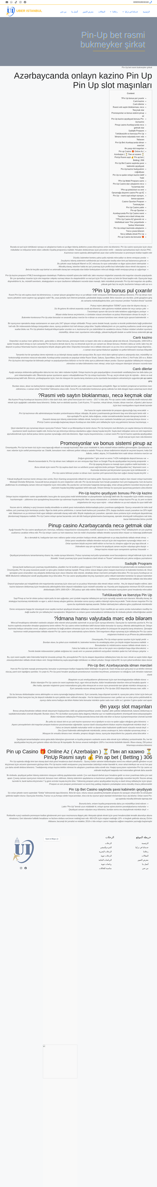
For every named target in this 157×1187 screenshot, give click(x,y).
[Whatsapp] (11, 2)
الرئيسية (146, 12)
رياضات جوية (106, 864)
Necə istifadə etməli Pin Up (132, 234)
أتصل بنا (74, 12)
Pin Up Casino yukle (135, 207)
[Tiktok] (16, 2)
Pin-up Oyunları (137, 210)
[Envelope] (7, 2)
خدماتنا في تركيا (131, 12)
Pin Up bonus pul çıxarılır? (132, 98)
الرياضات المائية (105, 860)
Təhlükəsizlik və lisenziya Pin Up (129, 134)
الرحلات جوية (106, 856)
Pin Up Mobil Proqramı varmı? (131, 181)
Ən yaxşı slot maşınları (134, 148)
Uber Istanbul (29, 11)
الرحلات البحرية (105, 852)
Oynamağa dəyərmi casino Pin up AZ (128, 193)
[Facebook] (25, 2)
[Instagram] (20, 2)
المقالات (101, 12)
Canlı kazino (138, 101)
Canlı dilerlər (138, 104)
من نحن (63, 12)
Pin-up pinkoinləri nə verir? (132, 190)
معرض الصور (88, 12)
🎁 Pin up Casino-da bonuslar (131, 237)
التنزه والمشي (106, 847)
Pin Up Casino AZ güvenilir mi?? (130, 219)
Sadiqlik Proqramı (136, 131)
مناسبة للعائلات (105, 868)
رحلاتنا (115, 12)
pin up (149, 332)
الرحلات (108, 843)
